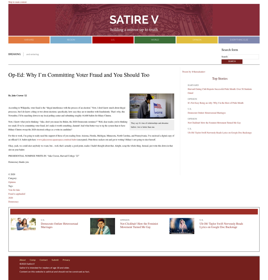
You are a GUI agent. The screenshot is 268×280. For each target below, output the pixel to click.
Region (71, 40)
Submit (55, 260)
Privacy (66, 260)
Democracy (13, 201)
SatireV (134, 20)
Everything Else (239, 40)
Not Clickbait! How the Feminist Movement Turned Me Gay (214, 122)
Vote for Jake (14, 189)
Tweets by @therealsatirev (193, 71)
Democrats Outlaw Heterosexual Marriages (207, 112)
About (23, 260)
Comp (33, 260)
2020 (10, 197)
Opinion (197, 40)
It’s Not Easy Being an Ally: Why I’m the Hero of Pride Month (215, 102)
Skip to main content (17, 1)
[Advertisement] (41, 86)
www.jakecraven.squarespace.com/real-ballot (57, 139)
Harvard (29, 40)
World (155, 40)
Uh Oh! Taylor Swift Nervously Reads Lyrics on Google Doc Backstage (220, 132)
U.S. (113, 40)
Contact (44, 260)
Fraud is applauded (16, 193)
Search (225, 56)
